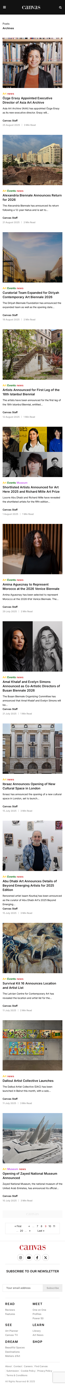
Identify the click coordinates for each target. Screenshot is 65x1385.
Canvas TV (11, 1334)
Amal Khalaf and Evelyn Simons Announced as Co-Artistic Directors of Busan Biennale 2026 (31, 686)
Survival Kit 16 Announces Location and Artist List (29, 986)
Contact (18, 1366)
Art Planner (11, 1330)
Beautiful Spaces (15, 1347)
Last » (40, 1230)
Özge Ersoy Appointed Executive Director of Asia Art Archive (27, 100)
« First (18, 1226)
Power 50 (38, 1318)
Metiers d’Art (12, 1355)
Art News (38, 1334)
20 (21, 1230)
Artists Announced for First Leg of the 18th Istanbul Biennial (31, 392)
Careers (28, 1366)
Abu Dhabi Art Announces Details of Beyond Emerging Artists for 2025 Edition (30, 885)
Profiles (37, 1313)
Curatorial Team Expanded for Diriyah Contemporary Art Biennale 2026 (31, 295)
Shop (38, 1342)
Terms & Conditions (16, 1375)
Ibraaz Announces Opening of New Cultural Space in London (29, 786)
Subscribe (53, 1287)
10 (50, 1226)
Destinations (12, 1351)
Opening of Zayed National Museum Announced (30, 1176)
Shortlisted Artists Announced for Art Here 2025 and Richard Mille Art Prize (31, 489)
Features (10, 1313)
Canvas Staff (10, 120)
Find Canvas (41, 1366)
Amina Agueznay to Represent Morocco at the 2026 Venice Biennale (31, 587)
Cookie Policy (28, 1370)
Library (37, 1330)
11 (54, 1226)
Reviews (10, 1309)
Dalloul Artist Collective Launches (28, 1081)
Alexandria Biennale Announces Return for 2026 (32, 197)
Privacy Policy (44, 1370)
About (8, 1366)
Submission (12, 1370)
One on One (39, 1309)
